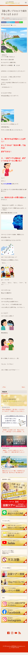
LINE (21, 22)
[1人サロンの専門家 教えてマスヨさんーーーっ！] (12, 2)
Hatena (13, 22)
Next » (23, 387)
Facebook (4, 22)
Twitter (9, 22)
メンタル (14, 25)
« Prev (4, 387)
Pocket (17, 22)
